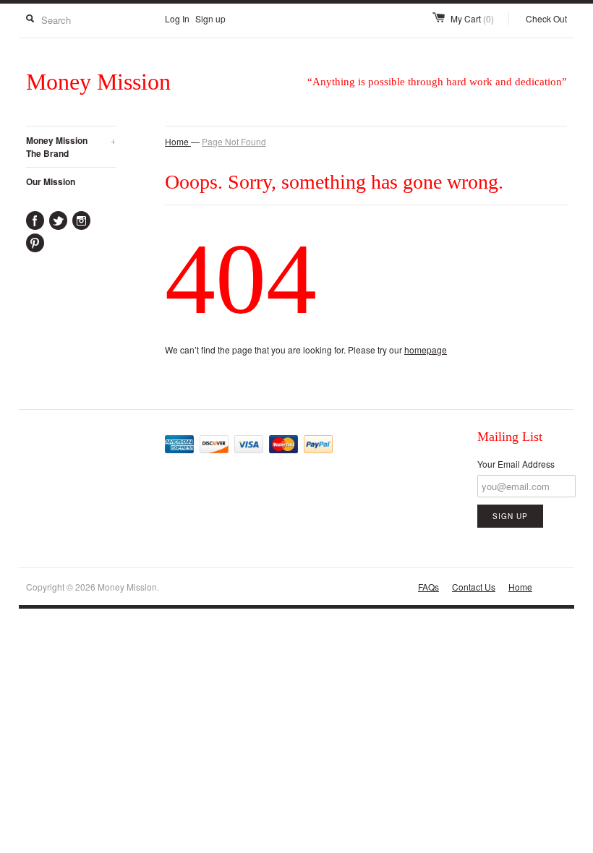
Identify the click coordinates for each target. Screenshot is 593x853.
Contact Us (473, 586)
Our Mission (50, 181)
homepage (425, 349)
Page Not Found (234, 141)
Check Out (546, 18)
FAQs (428, 586)
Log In (177, 18)
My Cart (472, 18)
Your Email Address (516, 464)
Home (520, 586)
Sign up (210, 18)
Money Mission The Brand (71, 147)
